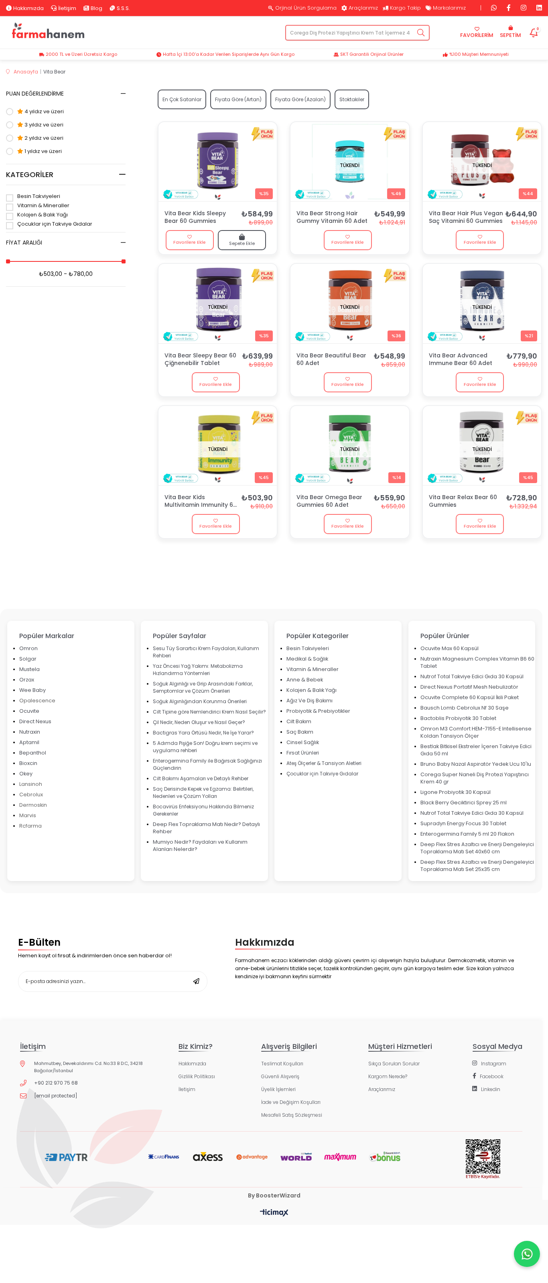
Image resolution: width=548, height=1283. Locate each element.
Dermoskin (33, 805)
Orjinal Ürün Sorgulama (306, 8)
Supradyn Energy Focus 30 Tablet (463, 823)
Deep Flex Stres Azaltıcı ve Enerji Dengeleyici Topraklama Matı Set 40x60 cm (477, 848)
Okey (25, 773)
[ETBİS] (483, 1165)
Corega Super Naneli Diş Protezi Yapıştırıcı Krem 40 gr (474, 778)
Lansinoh (30, 784)
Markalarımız (449, 8)
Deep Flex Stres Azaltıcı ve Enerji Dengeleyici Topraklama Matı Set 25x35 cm (477, 866)
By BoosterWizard (274, 1195)
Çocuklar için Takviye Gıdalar (54, 224)
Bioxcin (28, 763)
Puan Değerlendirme (35, 94)
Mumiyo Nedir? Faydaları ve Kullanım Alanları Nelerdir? (200, 845)
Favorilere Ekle (189, 242)
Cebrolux (31, 794)
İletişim (67, 8)
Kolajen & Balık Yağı (42, 215)
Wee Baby (32, 690)
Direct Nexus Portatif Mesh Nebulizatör (469, 686)
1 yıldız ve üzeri (42, 151)
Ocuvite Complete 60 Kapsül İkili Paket (469, 697)
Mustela (29, 669)
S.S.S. (123, 8)
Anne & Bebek (304, 679)
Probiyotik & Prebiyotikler (318, 711)
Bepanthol (32, 752)
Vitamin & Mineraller (43, 205)
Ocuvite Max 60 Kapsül (449, 648)
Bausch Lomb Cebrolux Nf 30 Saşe (464, 707)
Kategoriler (29, 174)
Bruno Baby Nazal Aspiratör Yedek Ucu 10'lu (475, 764)
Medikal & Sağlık (307, 658)
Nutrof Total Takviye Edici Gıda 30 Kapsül (472, 676)
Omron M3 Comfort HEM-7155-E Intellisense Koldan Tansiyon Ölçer (476, 732)
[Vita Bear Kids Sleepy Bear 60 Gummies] (217, 161)
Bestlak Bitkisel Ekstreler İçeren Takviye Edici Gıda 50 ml (476, 750)
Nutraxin (29, 731)
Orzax (26, 679)
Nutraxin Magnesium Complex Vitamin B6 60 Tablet (477, 662)
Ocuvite (29, 711)
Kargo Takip (405, 8)
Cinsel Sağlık (302, 742)
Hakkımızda (28, 8)
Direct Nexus (35, 721)
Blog (96, 8)
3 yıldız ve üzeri (43, 125)
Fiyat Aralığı (24, 243)
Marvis (27, 815)
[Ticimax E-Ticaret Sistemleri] (274, 1213)
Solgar (28, 658)
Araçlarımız (363, 8)
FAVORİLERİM (476, 35)
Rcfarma (30, 825)
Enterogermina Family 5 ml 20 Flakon (467, 833)
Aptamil (29, 742)
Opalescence (37, 700)
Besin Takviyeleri (38, 196)
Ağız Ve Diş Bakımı (309, 700)
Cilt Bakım (298, 721)
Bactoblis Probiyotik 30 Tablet (458, 718)
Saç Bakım (299, 731)
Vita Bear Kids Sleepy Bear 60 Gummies (195, 217)
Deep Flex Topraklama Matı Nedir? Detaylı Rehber (206, 828)
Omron (28, 648)
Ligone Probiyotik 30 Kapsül (455, 792)
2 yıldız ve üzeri (43, 138)
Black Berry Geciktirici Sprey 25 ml (463, 802)
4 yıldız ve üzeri (43, 111)
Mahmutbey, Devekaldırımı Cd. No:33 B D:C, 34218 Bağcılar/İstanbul (88, 1067)
